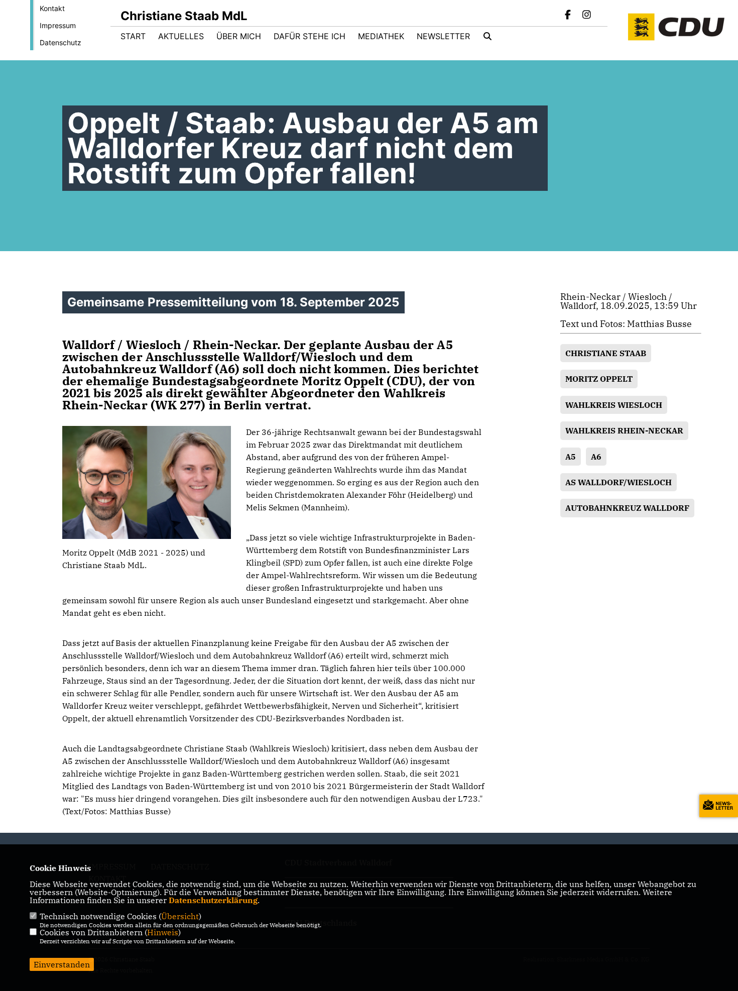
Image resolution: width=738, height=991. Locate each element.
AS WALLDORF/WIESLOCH (618, 482)
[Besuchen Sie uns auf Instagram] (586, 15)
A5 (570, 456)
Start (133, 36)
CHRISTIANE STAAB (605, 353)
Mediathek (381, 36)
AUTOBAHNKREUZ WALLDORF (627, 507)
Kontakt (52, 8)
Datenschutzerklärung (213, 900)
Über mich (238, 36)
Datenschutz (60, 42)
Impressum (58, 25)
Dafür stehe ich (309, 36)
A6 (596, 456)
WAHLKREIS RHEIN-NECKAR (624, 430)
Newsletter (443, 36)
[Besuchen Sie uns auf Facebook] (568, 15)
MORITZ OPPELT (599, 378)
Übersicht (180, 916)
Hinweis (162, 932)
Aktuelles (181, 36)
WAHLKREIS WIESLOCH (613, 404)
